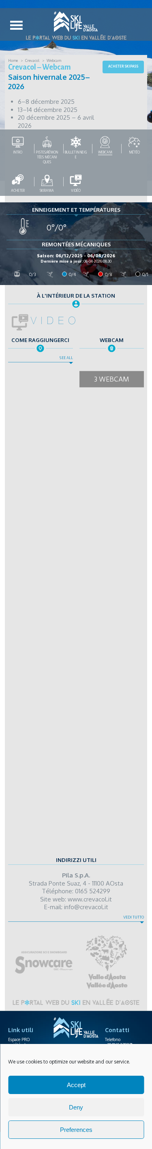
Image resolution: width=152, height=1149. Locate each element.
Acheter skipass (123, 66)
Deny (76, 1107)
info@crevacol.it (86, 907)
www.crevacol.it (90, 899)
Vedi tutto (133, 917)
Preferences (76, 1129)
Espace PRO (19, 1039)
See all (66, 358)
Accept (76, 1084)
